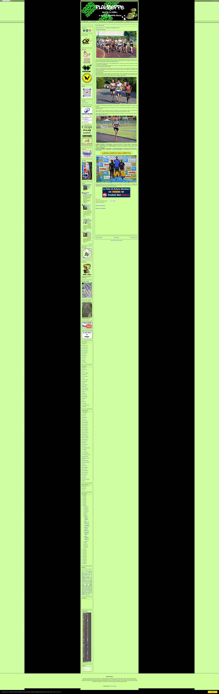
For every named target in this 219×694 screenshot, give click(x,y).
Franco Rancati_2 (85, 350)
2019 (84, 505)
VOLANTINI (110, 21)
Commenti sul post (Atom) (118, 240)
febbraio (85, 545)
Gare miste (83, 569)
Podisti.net (83, 358)
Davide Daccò (84, 374)
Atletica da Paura (85, 427)
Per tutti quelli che (85, 388)
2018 (84, 549)
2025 (84, 496)
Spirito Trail (84, 401)
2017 (84, 550)
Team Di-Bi (84, 477)
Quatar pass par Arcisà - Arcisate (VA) (86, 522)
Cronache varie (87, 575)
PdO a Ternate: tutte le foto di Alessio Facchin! (86, 533)
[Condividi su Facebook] (113, 201)
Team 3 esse (84, 475)
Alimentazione (84, 572)
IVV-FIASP (90, 589)
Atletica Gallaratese (85, 429)
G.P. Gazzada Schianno (86, 447)
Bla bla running (84, 369)
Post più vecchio (133, 237)
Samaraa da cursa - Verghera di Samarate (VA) (107, 27)
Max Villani (84, 357)
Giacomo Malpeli (84, 352)
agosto (85, 512)
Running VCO (84, 398)
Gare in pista (86, 582)
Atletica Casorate (85, 424)
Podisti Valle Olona (85, 460)
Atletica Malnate (84, 434)
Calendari (84, 574)
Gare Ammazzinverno (87, 580)
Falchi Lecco (84, 446)
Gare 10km (87, 569)
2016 (84, 552)
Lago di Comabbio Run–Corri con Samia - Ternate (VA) (86, 538)
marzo (85, 544)
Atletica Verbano (84, 439)
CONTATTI (128, 21)
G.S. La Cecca (84, 451)
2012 (84, 557)
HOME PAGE (85, 21)
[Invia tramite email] (110, 201)
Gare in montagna (88, 570)
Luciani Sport (84, 488)
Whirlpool (83, 480)
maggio (85, 541)
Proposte (83, 592)
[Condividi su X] (112, 201)
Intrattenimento (84, 589)
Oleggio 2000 (84, 386)
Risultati (83, 593)
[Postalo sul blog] (111, 201)
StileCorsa (83, 360)
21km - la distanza (86, 232)
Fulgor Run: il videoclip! (86, 528)
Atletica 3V (84, 419)
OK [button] (212, 691)
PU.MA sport (84, 486)
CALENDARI (93, 21)
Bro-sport (83, 489)
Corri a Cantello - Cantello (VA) (86, 525)
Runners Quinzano (85, 470)
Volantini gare (84, 406)
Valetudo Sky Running (85, 479)
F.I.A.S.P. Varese (85, 376)
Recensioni (89, 592)
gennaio (85, 547)
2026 (84, 495)
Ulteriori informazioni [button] (57, 691)
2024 (84, 498)
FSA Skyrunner (84, 381)
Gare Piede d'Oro (102, 202)
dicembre (85, 506)
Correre (83, 371)
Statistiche (83, 594)
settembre (86, 511)
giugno (85, 515)
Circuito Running (84, 444)
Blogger (115, 686)
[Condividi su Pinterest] (114, 201)
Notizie (90, 590)
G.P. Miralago (84, 449)
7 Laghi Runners (84, 412)
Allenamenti (89, 572)
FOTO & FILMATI (119, 21)
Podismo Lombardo (85, 389)
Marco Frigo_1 (84, 353)
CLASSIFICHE (102, 21)
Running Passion (85, 396)
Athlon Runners (84, 417)
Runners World (84, 394)
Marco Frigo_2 (84, 355)
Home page (116, 237)
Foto (91, 577)
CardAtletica (84, 442)
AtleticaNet (84, 367)
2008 (84, 563)
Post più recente (99, 237)
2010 (84, 560)
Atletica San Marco (85, 437)
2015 (84, 553)
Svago (87, 594)
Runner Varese (84, 465)
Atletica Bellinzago (85, 422)
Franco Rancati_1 (85, 348)
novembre (86, 508)
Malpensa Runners (85, 456)
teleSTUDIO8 (84, 362)
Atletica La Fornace (85, 432)
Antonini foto (84, 343)
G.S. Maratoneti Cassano (86, 454)
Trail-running (84, 403)
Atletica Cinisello (84, 425)
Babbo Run (87, 573)
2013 (84, 556)
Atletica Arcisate (84, 420)
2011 (84, 559)
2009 (84, 562)
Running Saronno (85, 474)
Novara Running (84, 384)
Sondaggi (89, 593)
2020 (84, 504)
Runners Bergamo (85, 467)
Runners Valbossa (85, 472)
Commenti (90, 574)
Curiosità (83, 576)
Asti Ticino (83, 415)
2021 (84, 502)
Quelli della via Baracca (86, 462)
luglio (85, 514)
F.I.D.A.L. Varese (85, 379)
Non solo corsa (85, 590)
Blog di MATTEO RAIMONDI (86, 193)
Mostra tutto (90, 243)
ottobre (85, 509)
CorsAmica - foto (85, 345)
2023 (84, 499)
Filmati (84, 577)
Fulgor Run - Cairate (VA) (86, 530)
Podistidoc (83, 393)
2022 (84, 501)
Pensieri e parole (87, 591)
